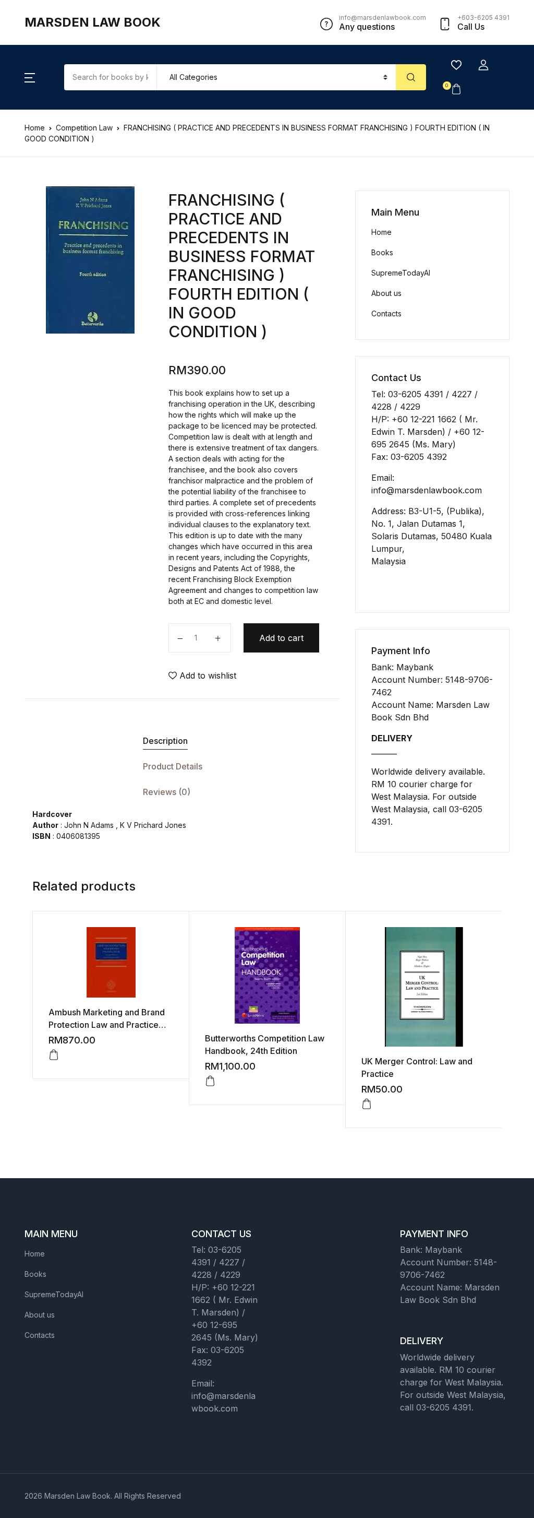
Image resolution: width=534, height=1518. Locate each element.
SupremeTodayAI (400, 272)
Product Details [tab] (172, 766)
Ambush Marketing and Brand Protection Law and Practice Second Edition (106, 1024)
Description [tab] (165, 741)
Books (382, 252)
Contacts (386, 313)
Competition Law (84, 127)
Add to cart (281, 638)
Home (35, 127)
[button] (30, 77)
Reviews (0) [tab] (166, 792)
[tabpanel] (90, 260)
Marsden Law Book (93, 22)
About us (386, 293)
